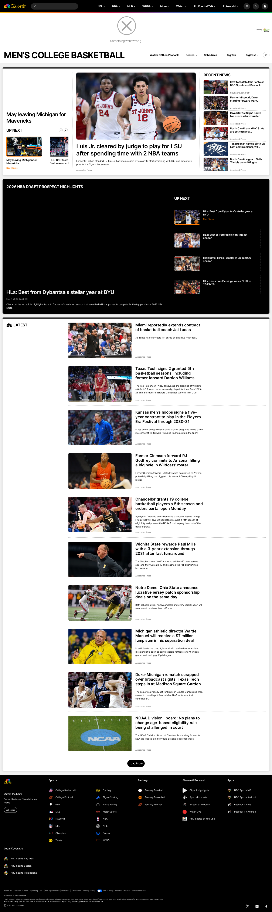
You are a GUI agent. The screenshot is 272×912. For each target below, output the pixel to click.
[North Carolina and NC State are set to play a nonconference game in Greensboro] (216, 134)
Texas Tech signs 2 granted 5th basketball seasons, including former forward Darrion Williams (164, 373)
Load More (136, 763)
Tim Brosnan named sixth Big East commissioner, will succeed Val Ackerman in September (248, 145)
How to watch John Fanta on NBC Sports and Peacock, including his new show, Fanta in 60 (247, 83)
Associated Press (84, 170)
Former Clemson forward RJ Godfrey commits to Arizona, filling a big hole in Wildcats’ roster (167, 460)
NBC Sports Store (52, 891)
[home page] (15, 6)
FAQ (41, 891)
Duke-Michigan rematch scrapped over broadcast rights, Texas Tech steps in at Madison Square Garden (168, 679)
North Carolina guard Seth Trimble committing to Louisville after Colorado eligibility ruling (246, 161)
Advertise (8, 891)
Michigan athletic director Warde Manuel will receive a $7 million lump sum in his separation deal (166, 636)
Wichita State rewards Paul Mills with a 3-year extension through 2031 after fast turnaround (165, 549)
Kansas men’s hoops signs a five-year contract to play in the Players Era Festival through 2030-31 (168, 417)
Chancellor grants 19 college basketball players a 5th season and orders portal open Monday (169, 504)
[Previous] (61, 130)
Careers (17, 891)
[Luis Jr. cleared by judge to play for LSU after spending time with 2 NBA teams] (136, 106)
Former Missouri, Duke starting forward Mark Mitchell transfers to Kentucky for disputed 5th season (246, 99)
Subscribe (10, 810)
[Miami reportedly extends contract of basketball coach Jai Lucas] (100, 340)
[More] (247, 6)
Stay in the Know (13, 794)
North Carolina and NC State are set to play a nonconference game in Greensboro (247, 130)
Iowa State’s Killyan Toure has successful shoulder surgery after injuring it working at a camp (245, 114)
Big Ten (231, 55)
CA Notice (125, 891)
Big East (251, 55)
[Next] (66, 130)
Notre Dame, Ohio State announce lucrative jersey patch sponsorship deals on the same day (167, 592)
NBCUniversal (21, 895)
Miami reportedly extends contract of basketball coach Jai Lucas (167, 327)
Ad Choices (76, 891)
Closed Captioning (30, 891)
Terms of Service (139, 891)
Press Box (65, 891)
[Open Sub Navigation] (104, 6)
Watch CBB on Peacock (164, 55)
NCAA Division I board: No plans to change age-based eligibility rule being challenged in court (167, 723)
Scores (190, 55)
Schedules (210, 55)
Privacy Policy (89, 891)
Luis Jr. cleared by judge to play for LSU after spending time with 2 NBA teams (129, 150)
